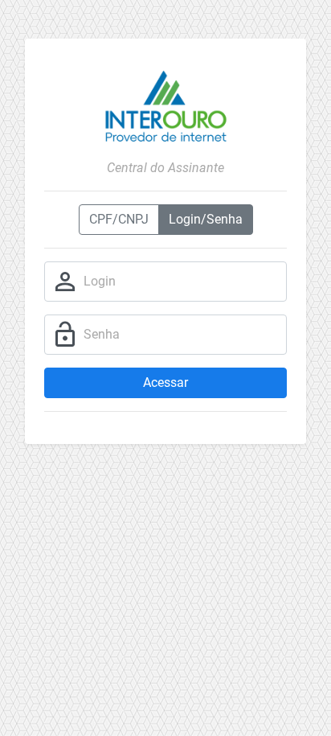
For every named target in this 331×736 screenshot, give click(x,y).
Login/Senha (206, 219)
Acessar (165, 382)
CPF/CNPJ (119, 219)
